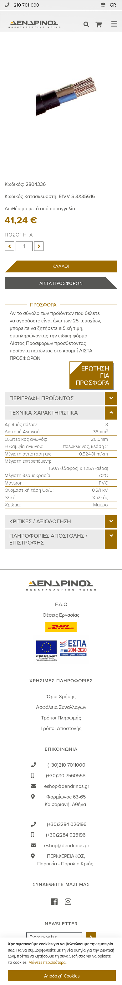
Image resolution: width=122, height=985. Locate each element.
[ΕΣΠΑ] (61, 649)
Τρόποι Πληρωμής (61, 718)
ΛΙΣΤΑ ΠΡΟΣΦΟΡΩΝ (61, 283)
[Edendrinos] (34, 24)
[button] (113, 5)
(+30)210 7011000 (66, 765)
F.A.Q (61, 604)
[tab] (61, 398)
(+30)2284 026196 (66, 824)
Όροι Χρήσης (61, 697)
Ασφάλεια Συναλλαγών (61, 707)
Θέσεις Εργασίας (61, 615)
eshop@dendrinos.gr (66, 786)
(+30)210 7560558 (65, 776)
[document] (61, 961)
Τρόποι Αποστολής (61, 728)
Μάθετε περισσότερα (47, 962)
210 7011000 (26, 5)
